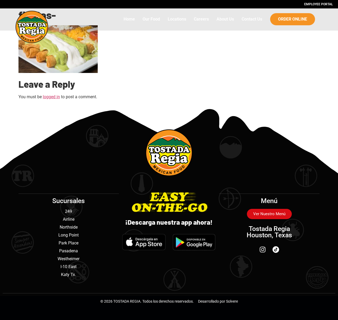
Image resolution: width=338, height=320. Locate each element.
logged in (51, 96)
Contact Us (252, 19)
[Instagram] (262, 249)
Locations (177, 19)
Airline (68, 219)
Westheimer (68, 258)
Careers (201, 19)
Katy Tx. (68, 274)
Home (129, 19)
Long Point (68, 235)
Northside (69, 227)
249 (68, 211)
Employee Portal (318, 4)
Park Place (68, 242)
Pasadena (68, 250)
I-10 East (68, 266)
